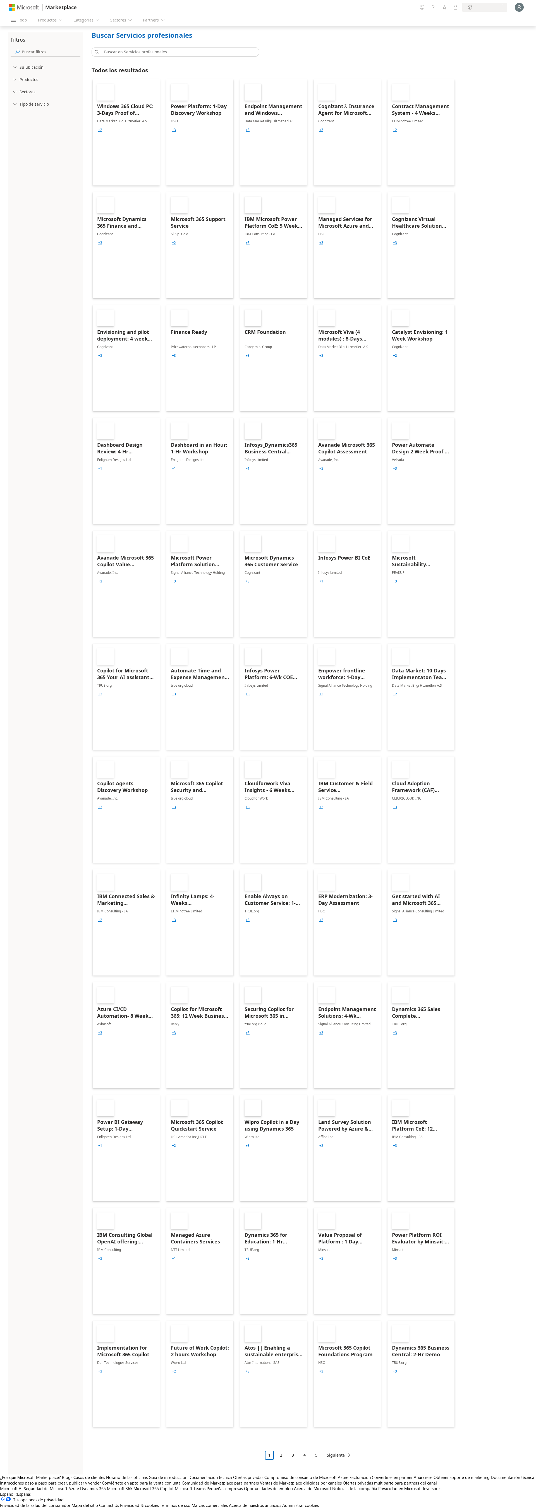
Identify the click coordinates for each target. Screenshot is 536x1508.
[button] (95, 52)
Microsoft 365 (119, 1488)
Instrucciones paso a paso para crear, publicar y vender (50, 1483)
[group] (100, 130)
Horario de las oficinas (127, 1477)
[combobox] (177, 52)
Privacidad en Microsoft (400, 1488)
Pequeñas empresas (225, 1488)
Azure (73, 1488)
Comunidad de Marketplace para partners (220, 1483)
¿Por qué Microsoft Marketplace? (30, 1477)
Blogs (67, 1477)
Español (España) (16, 1494)
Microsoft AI (11, 1488)
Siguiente (336, 1455)
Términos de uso (175, 1505)
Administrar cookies (300, 1505)
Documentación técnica (210, 1477)
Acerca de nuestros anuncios (255, 1505)
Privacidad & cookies (139, 1505)
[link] (126, 132)
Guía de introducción (168, 1477)
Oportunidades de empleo (268, 1488)
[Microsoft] (24, 7)
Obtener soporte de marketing (462, 1477)
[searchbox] (51, 52)
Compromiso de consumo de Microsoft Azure (307, 1477)
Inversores (432, 1488)
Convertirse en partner (392, 1477)
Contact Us (109, 1505)
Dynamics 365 (93, 1488)
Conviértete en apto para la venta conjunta (141, 1483)
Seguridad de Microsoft (45, 1488)
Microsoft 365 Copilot (153, 1488)
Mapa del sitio (84, 1505)
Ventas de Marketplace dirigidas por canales (301, 1483)
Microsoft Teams (190, 1488)
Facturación (360, 1477)
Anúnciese (423, 1477)
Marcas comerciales (210, 1505)
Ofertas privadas (248, 1477)
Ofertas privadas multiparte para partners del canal (390, 1483)
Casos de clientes (89, 1477)
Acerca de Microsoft (312, 1488)
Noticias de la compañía (354, 1488)
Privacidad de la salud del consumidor (35, 1505)
